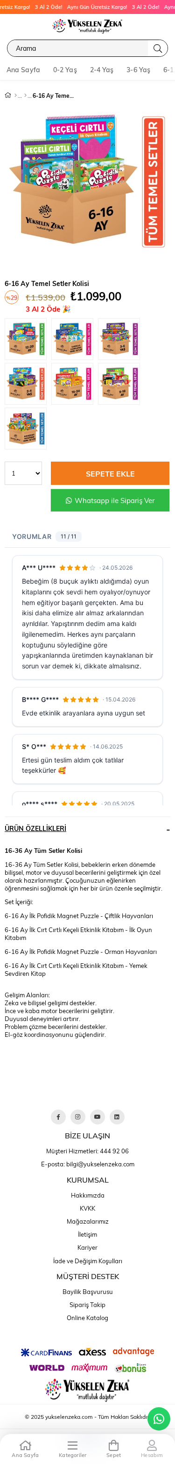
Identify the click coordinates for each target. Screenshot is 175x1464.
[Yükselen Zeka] (88, 25)
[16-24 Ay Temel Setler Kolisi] (74, 385)
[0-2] (25, 95)
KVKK (87, 1208)
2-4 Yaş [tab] (102, 69)
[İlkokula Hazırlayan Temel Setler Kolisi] (74, 340)
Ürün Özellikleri (35, 828)
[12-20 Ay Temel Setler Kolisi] (28, 340)
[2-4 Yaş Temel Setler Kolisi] (28, 385)
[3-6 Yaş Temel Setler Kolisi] (121, 340)
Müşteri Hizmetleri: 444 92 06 (87, 1151)
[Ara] (158, 48)
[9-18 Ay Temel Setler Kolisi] (121, 385)
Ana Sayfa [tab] (23, 69)
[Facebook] (58, 1117)
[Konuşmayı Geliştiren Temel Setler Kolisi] (28, 430)
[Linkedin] (117, 1117)
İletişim (87, 1234)
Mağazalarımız (88, 1221)
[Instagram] (77, 1117)
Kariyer (87, 1247)
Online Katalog (87, 1318)
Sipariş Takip (87, 1305)
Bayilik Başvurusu (88, 1291)
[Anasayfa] (15, 95)
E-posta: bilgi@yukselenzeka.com (87, 1164)
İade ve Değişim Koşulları (87, 1261)
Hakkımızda (88, 1195)
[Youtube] (97, 1117)
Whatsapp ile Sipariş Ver (113, 500)
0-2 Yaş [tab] (65, 69)
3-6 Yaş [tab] (138, 69)
